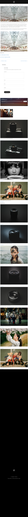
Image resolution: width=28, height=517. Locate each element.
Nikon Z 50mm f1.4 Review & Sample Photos (5, 326)
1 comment (1, 160)
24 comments (2, 348)
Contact (19, 478)
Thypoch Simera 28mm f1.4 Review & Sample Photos (6, 138)
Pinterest (16, 476)
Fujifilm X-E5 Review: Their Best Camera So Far (5, 200)
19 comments (2, 201)
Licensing (13, 478)
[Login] (22, 5)
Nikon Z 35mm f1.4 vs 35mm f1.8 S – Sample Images (6, 264)
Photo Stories (5, 15)
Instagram (13, 476)
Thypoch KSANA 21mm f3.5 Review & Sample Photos (6, 159)
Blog (2, 15)
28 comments (2, 265)
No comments (2, 139)
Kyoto (11, 29)
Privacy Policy (10, 478)
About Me (16, 478)
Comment (5, 71)
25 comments (2, 327)
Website (5, 87)
